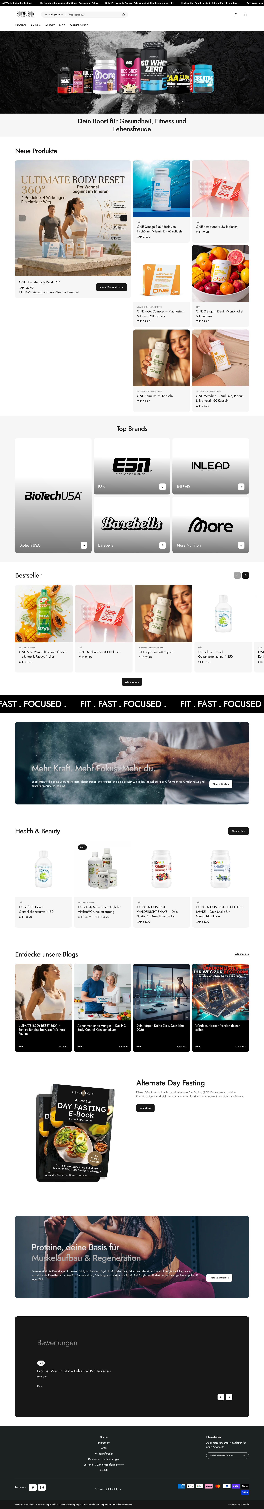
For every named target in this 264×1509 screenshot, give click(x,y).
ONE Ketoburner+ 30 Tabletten (217, 226)
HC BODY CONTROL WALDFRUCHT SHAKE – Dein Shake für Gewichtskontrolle (157, 912)
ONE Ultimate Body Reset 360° (39, 282)
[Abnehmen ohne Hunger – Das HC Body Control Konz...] (102, 992)
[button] (53, 14)
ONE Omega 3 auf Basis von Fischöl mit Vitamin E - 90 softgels (159, 229)
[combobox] (97, 14)
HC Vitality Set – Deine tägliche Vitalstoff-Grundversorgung (99, 909)
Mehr (21, 1046)
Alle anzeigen (132, 681)
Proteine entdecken (219, 1277)
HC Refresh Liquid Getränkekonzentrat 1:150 (215, 654)
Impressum (106, 1504)
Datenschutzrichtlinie (24, 1504)
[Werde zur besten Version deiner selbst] (220, 992)
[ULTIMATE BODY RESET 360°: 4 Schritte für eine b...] (43, 992)
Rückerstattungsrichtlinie (47, 1504)
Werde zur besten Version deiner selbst (217, 1028)
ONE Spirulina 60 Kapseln (155, 396)
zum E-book (145, 1108)
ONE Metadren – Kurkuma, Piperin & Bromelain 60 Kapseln (220, 398)
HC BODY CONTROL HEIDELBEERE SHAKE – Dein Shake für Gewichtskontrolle (220, 912)
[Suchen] (123, 15)
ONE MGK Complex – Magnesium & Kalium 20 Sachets (160, 313)
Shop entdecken (221, 784)
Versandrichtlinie (91, 1504)
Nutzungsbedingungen (71, 1504)
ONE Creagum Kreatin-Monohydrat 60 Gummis (219, 313)
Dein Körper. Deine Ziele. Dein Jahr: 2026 (160, 1028)
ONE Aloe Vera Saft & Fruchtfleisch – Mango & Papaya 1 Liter (42, 654)
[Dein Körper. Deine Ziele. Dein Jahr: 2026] (161, 992)
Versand (37, 292)
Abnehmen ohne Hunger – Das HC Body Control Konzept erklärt (101, 1028)
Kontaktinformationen (122, 1504)
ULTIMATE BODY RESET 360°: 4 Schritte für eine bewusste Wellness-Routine (42, 1030)
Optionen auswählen (223, 638)
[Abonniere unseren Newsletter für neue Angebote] (244, 1455)
